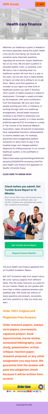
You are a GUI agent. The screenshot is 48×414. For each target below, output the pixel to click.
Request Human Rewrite (24, 253)
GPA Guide (11, 4)
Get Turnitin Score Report (24, 245)
